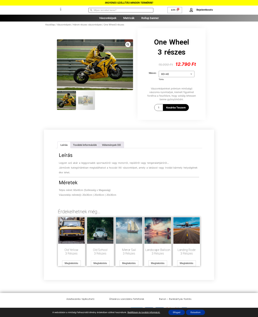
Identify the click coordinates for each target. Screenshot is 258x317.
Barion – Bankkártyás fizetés (175, 299)
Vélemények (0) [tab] (111, 144)
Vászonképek (107, 18)
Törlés (161, 79)
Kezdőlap (50, 24)
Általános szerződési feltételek (126, 299)
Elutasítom (196, 312)
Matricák (129, 18)
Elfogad (176, 312)
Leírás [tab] (64, 144)
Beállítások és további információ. (144, 312)
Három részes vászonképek (87, 24)
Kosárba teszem (176, 107)
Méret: (152, 73)
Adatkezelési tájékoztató (80, 299)
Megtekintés (71, 263)
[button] (128, 44)
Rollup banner (150, 18)
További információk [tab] (85, 144)
